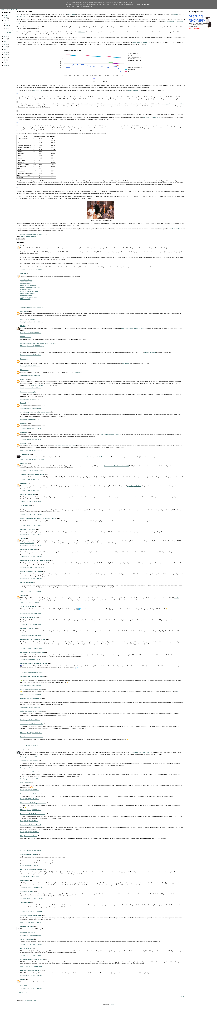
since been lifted (21, 16)
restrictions (175, 14)
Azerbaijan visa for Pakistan (28, 771)
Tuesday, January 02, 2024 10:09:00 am (31, 514)
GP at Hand (71, 14)
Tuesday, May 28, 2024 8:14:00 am (29, 832)
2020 (5, 20)
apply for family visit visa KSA (93, 456)
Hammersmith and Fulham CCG (141, 42)
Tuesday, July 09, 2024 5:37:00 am (29, 876)
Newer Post (20, 997)
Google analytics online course (28, 285)
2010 (5, 57)
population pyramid (133, 90)
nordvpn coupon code (150, 352)
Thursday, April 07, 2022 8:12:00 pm (30, 366)
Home (2, 9)
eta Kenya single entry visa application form (32, 639)
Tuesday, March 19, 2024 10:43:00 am (30, 635)
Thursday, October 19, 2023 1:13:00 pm (31, 479)
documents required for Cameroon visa (31, 724)
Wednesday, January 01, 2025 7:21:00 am (31, 898)
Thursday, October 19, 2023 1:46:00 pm (31, 490)
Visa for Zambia (25, 902)
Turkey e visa (125, 363)
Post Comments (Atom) (30, 1000)
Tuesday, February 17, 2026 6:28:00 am (31, 988)
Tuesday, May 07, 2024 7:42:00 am (29, 799)
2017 (5, 38)
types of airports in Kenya (134, 486)
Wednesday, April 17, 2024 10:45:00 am (31, 733)
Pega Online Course (25, 283)
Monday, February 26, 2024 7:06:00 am (31, 578)
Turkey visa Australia (26, 939)
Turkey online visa (25, 505)
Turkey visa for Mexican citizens (29, 606)
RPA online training (25, 299)
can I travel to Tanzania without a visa (31, 869)
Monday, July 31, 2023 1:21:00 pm (29, 419)
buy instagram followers (37, 385)
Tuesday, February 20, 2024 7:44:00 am (31, 556)
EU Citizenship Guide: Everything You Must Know (35, 412)
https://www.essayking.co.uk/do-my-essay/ (132, 328)
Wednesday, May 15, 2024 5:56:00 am (30, 810)
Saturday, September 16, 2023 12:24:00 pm (32, 459)
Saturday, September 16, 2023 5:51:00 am (31, 450)
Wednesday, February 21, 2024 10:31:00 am (32, 567)
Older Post (182, 997)
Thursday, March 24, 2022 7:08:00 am (30, 355)
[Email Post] (46, 234)
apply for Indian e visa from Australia (31, 571)
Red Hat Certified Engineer (27, 319)
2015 (5, 44)
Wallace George (24, 454)
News (6, 9)
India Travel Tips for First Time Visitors (65, 445)
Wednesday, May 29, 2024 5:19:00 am (30, 850)
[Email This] (17, 239)
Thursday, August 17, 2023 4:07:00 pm (30, 439)
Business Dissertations (26, 343)
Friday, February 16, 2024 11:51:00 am (30, 545)
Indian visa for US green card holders (31, 711)
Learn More (141, 4)
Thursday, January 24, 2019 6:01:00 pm (31, 269)
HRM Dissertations (25, 337)
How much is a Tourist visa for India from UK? (33, 663)
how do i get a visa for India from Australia (32, 814)
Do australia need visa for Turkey (141, 752)
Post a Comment (23, 992)
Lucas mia (23, 403)
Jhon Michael (24, 311)
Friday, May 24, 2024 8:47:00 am (29, 821)
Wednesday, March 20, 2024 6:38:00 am (31, 648)
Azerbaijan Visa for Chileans (28, 854)
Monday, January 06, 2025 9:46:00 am (30, 935)
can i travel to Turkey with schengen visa (32, 652)
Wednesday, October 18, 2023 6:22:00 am (31, 470)
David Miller (24, 463)
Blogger (112, 1004)
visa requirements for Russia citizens (30, 915)
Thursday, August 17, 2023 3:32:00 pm (30, 428)
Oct (7, 25)
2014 (5, 46)
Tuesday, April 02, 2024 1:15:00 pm (30, 707)
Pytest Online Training (26, 295)
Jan (7, 28)
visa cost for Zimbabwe (27, 891)
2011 (5, 54)
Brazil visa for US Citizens (27, 529)
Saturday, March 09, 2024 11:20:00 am (30, 602)
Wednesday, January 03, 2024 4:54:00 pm (31, 525)
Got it (149, 4)
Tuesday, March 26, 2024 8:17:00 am (30, 659)
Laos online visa (24, 880)
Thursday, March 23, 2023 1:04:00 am (30, 408)
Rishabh (22, 979)
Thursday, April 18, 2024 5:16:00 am (30, 745)
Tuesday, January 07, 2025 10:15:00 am (31, 944)
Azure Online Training (26, 280)
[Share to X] (20, 239)
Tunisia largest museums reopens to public (32, 474)
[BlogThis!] (19, 239)
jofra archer (23, 443)
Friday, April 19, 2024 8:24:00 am (29, 757)
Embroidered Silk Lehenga (27, 932)
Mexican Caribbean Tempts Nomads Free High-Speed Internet (38, 518)
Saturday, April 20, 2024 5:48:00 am (30, 767)
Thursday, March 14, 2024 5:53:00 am (30, 624)
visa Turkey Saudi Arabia (27, 494)
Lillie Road (81, 32)
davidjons (23, 749)
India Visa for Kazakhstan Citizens (110, 434)
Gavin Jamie (22, 234)
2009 (5, 60)
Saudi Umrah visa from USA (28, 617)
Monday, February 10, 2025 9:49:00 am (31, 975)
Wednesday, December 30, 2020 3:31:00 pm (32, 346)
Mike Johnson (24, 370)
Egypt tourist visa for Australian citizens (31, 737)
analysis (23, 236)
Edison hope (23, 359)
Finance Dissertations (50, 343)
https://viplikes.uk (77, 372)
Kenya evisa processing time (28, 392)
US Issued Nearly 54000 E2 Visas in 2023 (32, 676)
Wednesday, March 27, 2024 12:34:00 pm (31, 672)
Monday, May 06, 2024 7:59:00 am (29, 790)
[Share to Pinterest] (24, 239)
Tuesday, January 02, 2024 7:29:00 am (30, 501)
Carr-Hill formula (110, 19)
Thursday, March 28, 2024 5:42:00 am (30, 685)
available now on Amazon (176, 228)
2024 (5, 15)
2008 (5, 62)
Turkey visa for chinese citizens (29, 760)
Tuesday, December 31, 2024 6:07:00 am (31, 887)
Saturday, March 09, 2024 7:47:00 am (30, 591)
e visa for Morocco (25, 948)
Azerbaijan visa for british (27, 543)
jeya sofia (23, 273)
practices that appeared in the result (152, 117)
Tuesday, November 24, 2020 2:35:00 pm (31, 322)
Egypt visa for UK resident (28, 628)
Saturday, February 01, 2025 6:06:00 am (31, 966)
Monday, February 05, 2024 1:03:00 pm (31, 534)
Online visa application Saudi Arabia (30, 825)
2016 (5, 41)
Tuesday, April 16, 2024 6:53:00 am (30, 720)
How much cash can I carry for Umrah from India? (35, 560)
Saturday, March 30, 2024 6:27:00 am (30, 694)
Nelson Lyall (23, 379)
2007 (5, 65)
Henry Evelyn (24, 483)
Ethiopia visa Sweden (26, 582)
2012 (5, 52)
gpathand (33, 236)
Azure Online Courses (26, 281)
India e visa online (25, 782)
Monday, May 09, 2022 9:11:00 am (29, 399)
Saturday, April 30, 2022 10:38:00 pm (30, 388)
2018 (5, 36)
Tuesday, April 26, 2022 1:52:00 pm (30, 375)
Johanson (23, 538)
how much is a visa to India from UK (30, 698)
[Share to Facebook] (22, 239)
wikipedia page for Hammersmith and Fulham (173, 104)
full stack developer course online (29, 291)
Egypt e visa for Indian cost (28, 549)
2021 (5, 18)
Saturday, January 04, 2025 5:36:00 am (30, 922)
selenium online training (26, 289)
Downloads (12, 9)
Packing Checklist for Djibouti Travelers (32, 959)
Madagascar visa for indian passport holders (33, 803)
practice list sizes (37, 90)
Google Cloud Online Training (28, 297)
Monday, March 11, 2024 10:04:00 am (30, 613)
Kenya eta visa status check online (30, 793)
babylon (28, 236)
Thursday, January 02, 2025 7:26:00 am (31, 911)
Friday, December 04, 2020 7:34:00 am (30, 333)
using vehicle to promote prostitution (30, 970)
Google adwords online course (28, 293)
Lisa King (23, 326)
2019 (5, 23)
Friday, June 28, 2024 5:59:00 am (29, 865)
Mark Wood (23, 423)
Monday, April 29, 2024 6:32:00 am (30, 779)
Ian (21, 245)
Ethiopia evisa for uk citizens (28, 836)
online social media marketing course (30, 287)
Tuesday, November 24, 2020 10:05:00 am (31, 307)
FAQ (17, 9)
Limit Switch (23, 985)
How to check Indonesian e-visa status (31, 689)
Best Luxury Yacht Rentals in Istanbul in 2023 (116, 466)
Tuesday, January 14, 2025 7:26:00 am (30, 955)
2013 (5, 49)
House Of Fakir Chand (27, 926)
